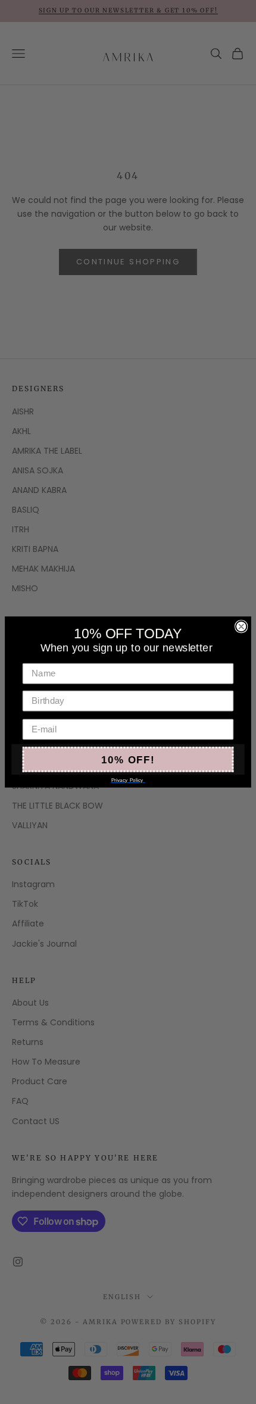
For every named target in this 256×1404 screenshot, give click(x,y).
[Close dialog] (241, 626)
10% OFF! (127, 759)
